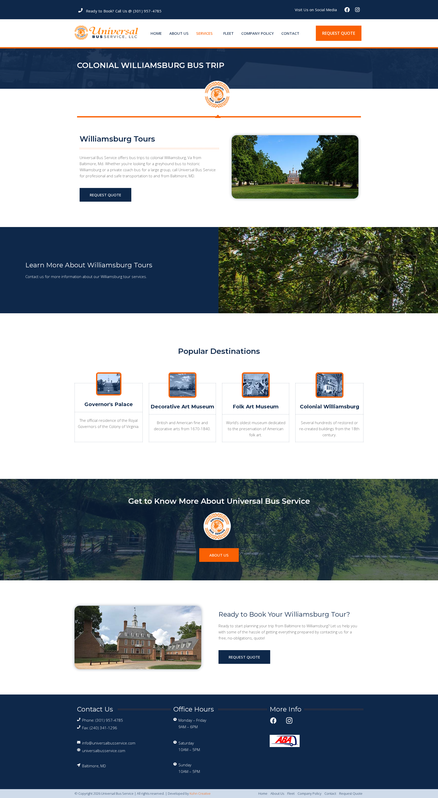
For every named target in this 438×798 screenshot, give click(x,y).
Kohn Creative (200, 793)
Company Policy (257, 33)
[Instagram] (357, 9)
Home (156, 33)
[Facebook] (347, 9)
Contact (290, 33)
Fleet (228, 33)
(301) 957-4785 (147, 10)
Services (204, 33)
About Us (179, 33)
